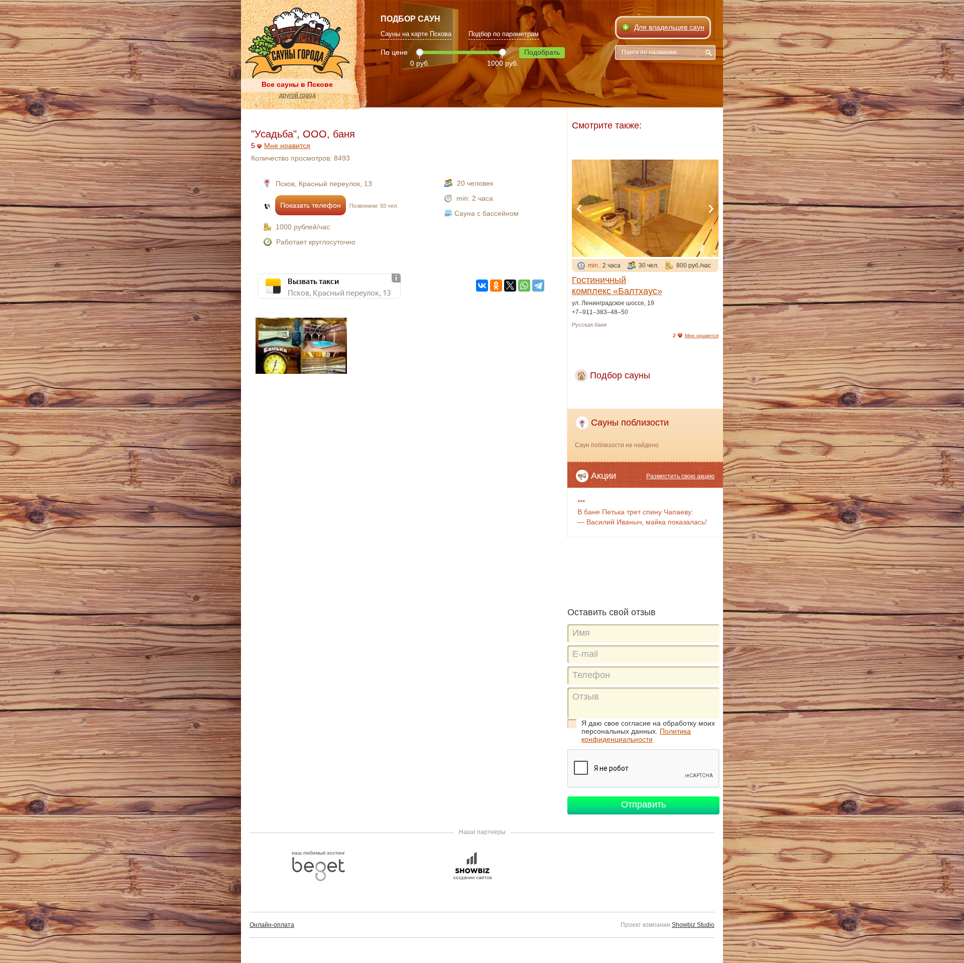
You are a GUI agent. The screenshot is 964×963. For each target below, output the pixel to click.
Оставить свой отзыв (611, 612)
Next (710, 209)
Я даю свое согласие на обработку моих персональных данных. (648, 731)
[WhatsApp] (524, 286)
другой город (297, 95)
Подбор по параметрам (503, 34)
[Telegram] (538, 286)
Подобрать (542, 52)
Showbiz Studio (693, 924)
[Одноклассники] (496, 286)
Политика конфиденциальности (636, 735)
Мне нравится (287, 146)
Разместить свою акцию (680, 476)
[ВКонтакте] (482, 286)
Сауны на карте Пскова (416, 34)
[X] (510, 286)
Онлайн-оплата (272, 924)
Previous (579, 209)
